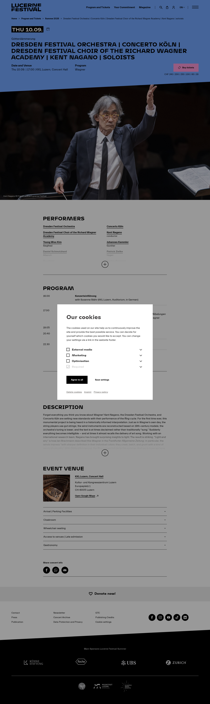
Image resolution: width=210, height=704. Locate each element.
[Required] (68, 367)
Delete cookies (74, 392)
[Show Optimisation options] (141, 361)
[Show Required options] (141, 367)
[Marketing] (68, 356)
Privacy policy (101, 392)
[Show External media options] (141, 350)
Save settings (102, 380)
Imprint (87, 392)
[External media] (68, 350)
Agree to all (77, 380)
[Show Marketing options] (141, 356)
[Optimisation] (68, 361)
